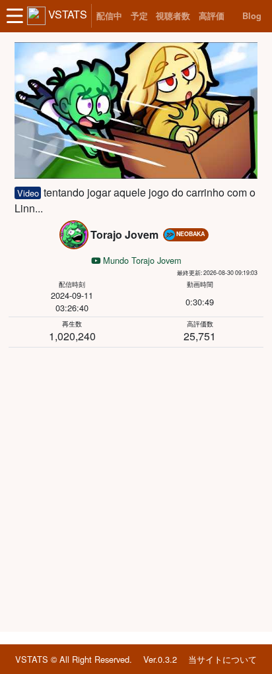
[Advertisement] (136, 487)
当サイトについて (222, 659)
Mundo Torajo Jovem (141, 260)
